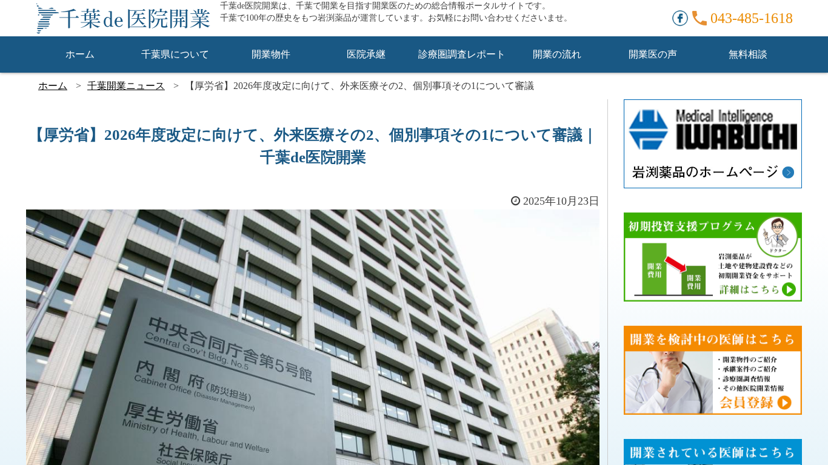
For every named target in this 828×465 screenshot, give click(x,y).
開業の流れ (557, 54)
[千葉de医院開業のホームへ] (123, 18)
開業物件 (271, 54)
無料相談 (748, 54)
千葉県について (175, 54)
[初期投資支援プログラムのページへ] (713, 220)
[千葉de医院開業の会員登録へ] (713, 334)
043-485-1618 (751, 18)
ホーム (80, 54)
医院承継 (366, 54)
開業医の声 (653, 54)
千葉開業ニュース (126, 86)
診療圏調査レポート (462, 54)
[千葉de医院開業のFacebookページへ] (680, 17)
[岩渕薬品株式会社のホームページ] (713, 107)
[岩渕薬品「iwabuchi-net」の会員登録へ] (713, 447)
